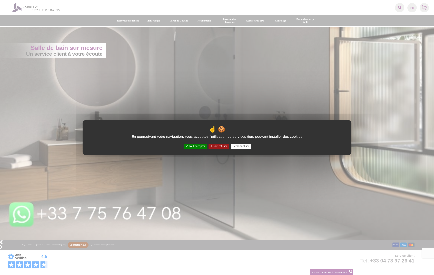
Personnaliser (240, 146)
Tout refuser (219, 146)
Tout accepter (196, 146)
